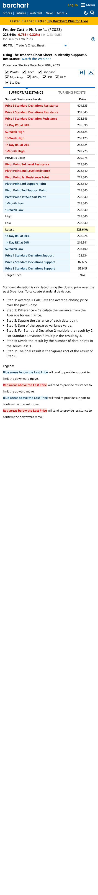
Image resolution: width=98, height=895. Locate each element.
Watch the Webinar (36, 58)
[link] (93, 39)
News (49, 13)
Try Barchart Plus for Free (67, 21)
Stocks (7, 13)
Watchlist (36, 13)
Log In (73, 5)
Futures (20, 13)
